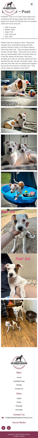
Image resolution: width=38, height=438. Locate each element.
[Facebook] (3, 428)
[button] (31, 4)
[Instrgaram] (9, 428)
